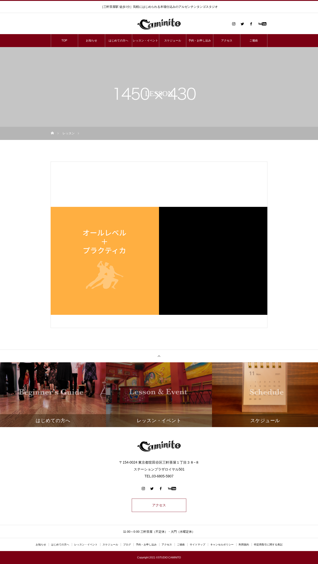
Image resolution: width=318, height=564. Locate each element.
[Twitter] (242, 24)
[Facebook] (251, 24)
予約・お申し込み (199, 40)
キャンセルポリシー (222, 544)
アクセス (226, 40)
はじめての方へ (118, 40)
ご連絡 (253, 40)
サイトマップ (197, 544)
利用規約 (244, 544)
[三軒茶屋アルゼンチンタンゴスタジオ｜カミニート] (159, 24)
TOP (64, 40)
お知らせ (91, 40)
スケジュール (172, 40)
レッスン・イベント (145, 40)
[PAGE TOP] (159, 356)
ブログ (127, 544)
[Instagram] (233, 24)
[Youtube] (262, 24)
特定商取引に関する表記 (268, 544)
